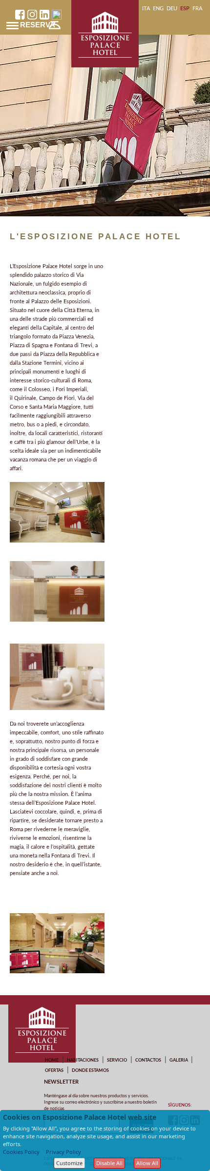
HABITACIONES (83, 1060)
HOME (52, 1060)
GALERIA (178, 1060)
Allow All (147, 1163)
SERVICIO (117, 1060)
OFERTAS (54, 1070)
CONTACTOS (148, 1060)
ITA (146, 8)
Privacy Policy (63, 1151)
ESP (184, 8)
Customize (69, 1163)
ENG (158, 8)
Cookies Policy (21, 1151)
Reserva (37, 25)
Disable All (109, 1163)
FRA (197, 8)
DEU (172, 8)
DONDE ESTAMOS (90, 1070)
